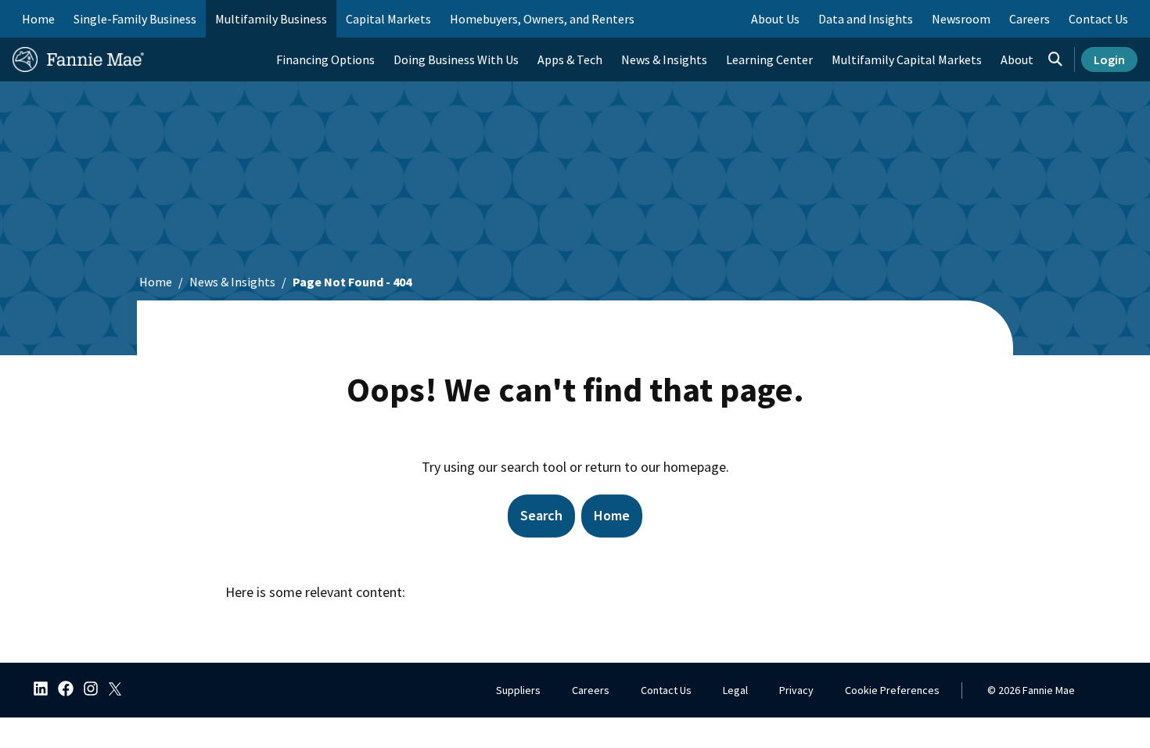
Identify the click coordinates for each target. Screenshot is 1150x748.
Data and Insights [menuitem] (865, 19)
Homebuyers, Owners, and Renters (542, 19)
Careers (590, 690)
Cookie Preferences (892, 690)
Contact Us (666, 690)
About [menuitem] (1017, 59)
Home (38, 19)
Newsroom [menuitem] (961, 19)
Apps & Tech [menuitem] (569, 59)
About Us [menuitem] (775, 19)
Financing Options (325, 59)
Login (1109, 59)
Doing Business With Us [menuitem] (456, 59)
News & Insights (232, 281)
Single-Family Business (135, 19)
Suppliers (518, 690)
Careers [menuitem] (1029, 19)
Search (541, 515)
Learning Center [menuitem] (769, 59)
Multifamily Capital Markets (907, 59)
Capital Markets (388, 19)
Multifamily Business (271, 19)
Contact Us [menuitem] (1098, 19)
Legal (735, 690)
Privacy (796, 690)
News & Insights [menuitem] (664, 59)
